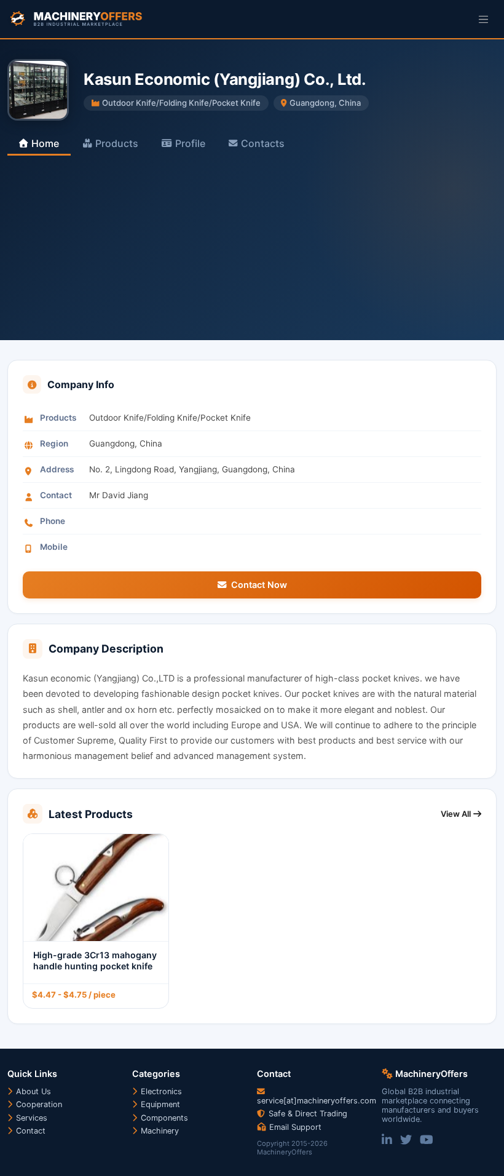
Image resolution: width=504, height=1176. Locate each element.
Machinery (158, 1130)
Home (45, 143)
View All (456, 814)
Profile (190, 143)
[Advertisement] (252, 248)
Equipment (159, 1104)
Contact (29, 1130)
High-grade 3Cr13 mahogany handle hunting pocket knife (95, 960)
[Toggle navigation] (483, 19)
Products (116, 143)
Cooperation (38, 1104)
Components (163, 1117)
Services (30, 1117)
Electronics (160, 1091)
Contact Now (259, 584)
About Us (32, 1091)
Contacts (263, 143)
